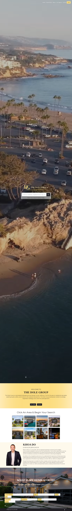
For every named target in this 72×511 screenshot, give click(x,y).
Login (68, 2)
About (54, 2)
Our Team (33, 404)
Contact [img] (64, 2)
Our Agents (59, 2)
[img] (64, 510)
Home (44, 2)
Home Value (49, 2)
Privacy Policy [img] (39, 506)
